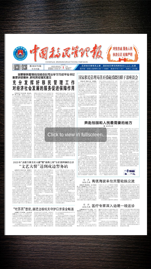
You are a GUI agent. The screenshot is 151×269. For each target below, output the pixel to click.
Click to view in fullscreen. (76, 135)
